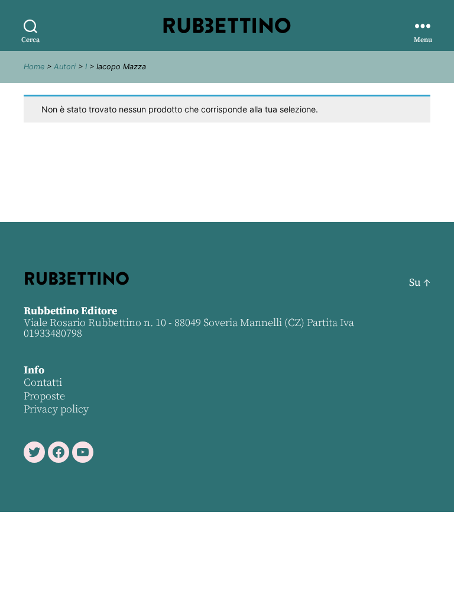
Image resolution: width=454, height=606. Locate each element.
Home (34, 66)
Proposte (44, 396)
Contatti (43, 382)
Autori (65, 66)
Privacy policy (56, 409)
